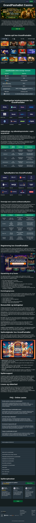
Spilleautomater (30, 38)
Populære (4, 38)
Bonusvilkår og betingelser (6, 463)
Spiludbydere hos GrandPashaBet (8, 458)
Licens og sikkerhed (5, 469)
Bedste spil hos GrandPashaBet (7, 452)
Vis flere (18, 501)
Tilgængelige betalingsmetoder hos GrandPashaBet (11, 456)
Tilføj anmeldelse (30, 483)
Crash (22, 38)
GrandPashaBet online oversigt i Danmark (9, 454)
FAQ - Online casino (5, 471)
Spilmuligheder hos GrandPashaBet (8, 465)
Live (13, 38)
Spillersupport (4, 467)
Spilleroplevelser (5, 473)
